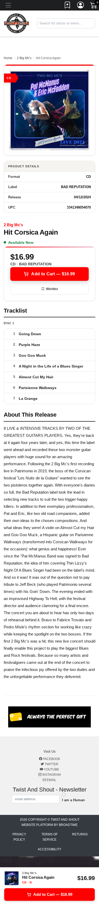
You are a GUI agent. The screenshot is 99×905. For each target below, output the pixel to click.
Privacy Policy (19, 836)
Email (51, 780)
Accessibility (49, 849)
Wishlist (52, 289)
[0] (94, 6)
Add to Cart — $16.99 (53, 274)
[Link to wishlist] (67, 6)
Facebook (51, 759)
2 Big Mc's (24, 58)
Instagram (51, 775)
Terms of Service (49, 836)
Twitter (51, 764)
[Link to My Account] (80, 6)
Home (8, 58)
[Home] (16, 23)
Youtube (51, 769)
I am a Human (73, 800)
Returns (80, 834)
